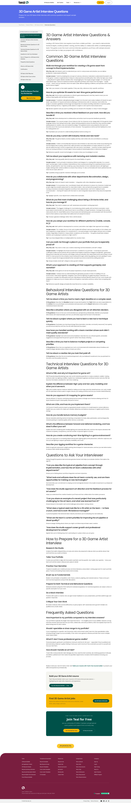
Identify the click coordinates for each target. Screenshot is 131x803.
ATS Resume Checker (26, 766)
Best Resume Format (44, 764)
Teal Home (21, 25)
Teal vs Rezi (78, 764)
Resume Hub (61, 761)
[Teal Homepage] (23, 788)
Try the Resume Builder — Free (60, 685)
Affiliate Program (98, 774)
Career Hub (60, 764)
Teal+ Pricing (97, 766)
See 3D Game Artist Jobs (101, 701)
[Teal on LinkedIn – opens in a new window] (103, 801)
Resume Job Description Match (29, 772)
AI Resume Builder (88, 730)
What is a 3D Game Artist (27, 66)
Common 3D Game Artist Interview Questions (29, 40)
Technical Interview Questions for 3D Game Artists (30, 50)
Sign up (100, 2)
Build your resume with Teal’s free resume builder (88, 666)
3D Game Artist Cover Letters (28, 76)
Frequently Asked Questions (27, 62)
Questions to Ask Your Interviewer (29, 54)
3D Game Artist (39, 25)
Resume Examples (44, 761)
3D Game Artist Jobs (26, 79)
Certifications (24, 69)
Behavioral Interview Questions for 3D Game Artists (30, 45)
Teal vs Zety (78, 769)
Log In (95, 764)
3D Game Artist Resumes (27, 73)
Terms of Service (94, 801)
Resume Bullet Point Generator (29, 774)
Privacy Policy (86, 801)
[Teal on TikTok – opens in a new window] (106, 801)
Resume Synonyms (62, 766)
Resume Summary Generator (28, 769)
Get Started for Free (71, 730)
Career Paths (29, 25)
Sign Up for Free (31, 98)
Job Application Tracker (27, 764)
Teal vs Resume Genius (81, 777)
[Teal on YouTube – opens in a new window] (101, 801)
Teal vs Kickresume (80, 772)
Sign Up (96, 761)
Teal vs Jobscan (79, 761)
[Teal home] (24, 2)
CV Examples (43, 774)
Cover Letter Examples (45, 769)
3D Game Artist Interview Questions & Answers (30, 35)
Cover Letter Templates (45, 772)
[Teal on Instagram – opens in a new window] (108, 801)
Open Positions (97, 772)
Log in (108, 2)
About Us (96, 769)
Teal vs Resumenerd (80, 774)
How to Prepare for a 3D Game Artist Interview (30, 58)
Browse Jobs (61, 772)
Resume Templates (44, 766)
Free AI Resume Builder (27, 777)
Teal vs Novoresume (80, 766)
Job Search (60, 769)
